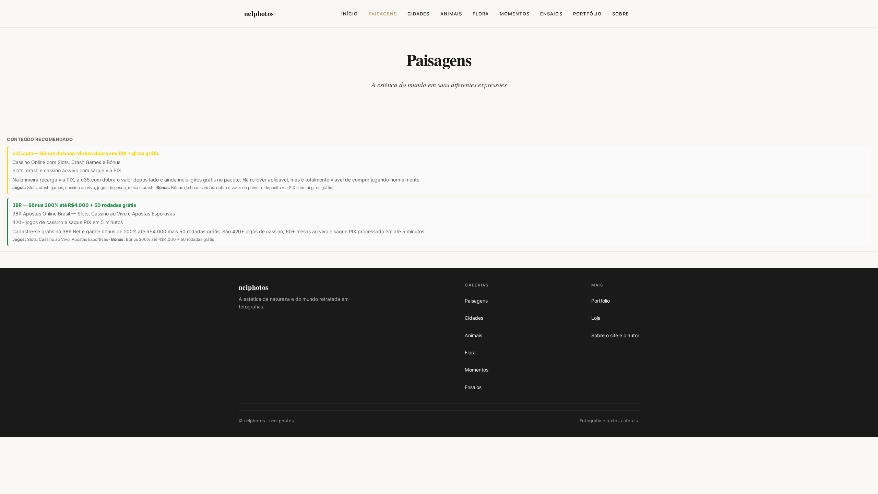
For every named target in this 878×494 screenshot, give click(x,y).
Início (349, 13)
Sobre (620, 13)
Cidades (418, 13)
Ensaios (551, 13)
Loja (596, 318)
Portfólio (587, 13)
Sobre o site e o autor (615, 335)
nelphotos (259, 14)
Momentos (515, 13)
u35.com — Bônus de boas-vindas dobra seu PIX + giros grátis (85, 153)
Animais (451, 13)
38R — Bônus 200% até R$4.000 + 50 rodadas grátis (74, 205)
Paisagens (383, 13)
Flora (481, 13)
